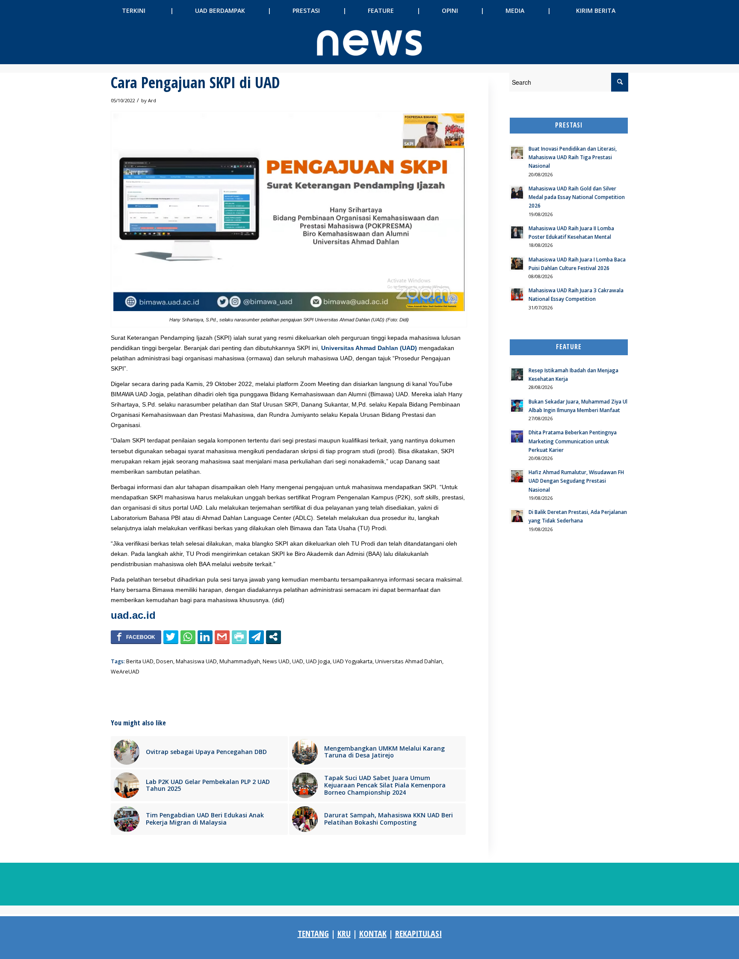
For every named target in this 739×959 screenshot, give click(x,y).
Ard (152, 100)
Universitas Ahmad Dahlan (408, 661)
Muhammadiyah (239, 661)
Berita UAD (140, 661)
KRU (344, 933)
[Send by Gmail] (222, 636)
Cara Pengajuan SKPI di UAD (195, 82)
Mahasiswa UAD (196, 661)
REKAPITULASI (418, 933)
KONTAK (373, 933)
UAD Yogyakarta (352, 661)
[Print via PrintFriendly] (239, 636)
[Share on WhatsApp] (187, 636)
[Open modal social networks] (273, 636)
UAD (297, 661)
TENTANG (313, 933)
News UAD (276, 661)
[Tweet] (170, 636)
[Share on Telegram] (256, 636)
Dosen (164, 661)
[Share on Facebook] (136, 636)
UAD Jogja (318, 661)
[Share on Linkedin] (205, 636)
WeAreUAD (125, 671)
